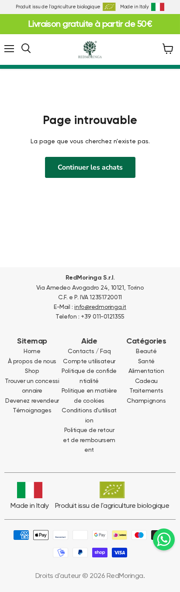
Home (32, 350)
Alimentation (146, 370)
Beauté (146, 350)
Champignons (146, 400)
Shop (32, 370)
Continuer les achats (90, 167)
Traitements (146, 390)
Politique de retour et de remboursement (89, 439)
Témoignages (32, 410)
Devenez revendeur (32, 400)
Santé (146, 361)
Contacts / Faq (89, 350)
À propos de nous (32, 361)
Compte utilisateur (89, 361)
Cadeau (146, 380)
